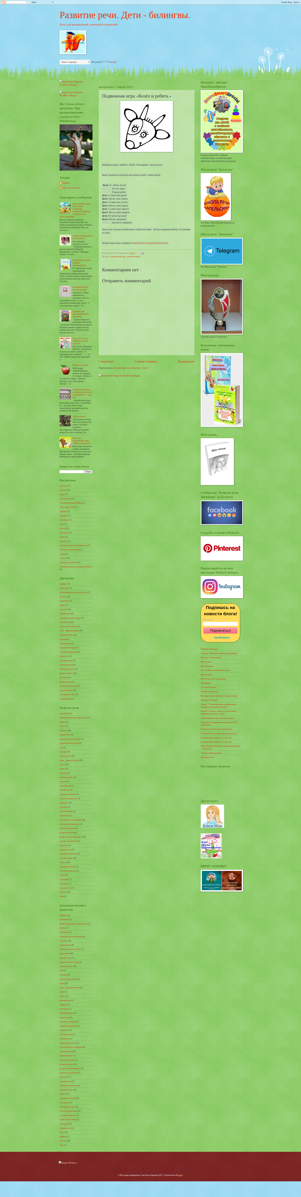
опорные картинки (68, 651)
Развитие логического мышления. (216, 728)
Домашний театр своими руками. (80, 288)
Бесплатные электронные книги (215, 670)
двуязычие (64, 622)
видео (62, 494)
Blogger (179, 1175)
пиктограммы (66, 660)
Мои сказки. (206, 661)
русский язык (66, 690)
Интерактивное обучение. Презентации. (219, 695)
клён (62, 991)
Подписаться (220, 630)
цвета (62, 1132)
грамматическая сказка (70, 617)
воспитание (65, 498)
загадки (63, 751)
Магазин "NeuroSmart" (211, 657)
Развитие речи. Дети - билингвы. (125, 14)
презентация (65, 664)
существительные (68, 1119)
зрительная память (68, 626)
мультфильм (65, 643)
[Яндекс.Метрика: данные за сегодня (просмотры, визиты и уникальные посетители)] (68, 1162)
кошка (62, 768)
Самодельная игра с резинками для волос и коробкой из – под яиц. (82, 393)
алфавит (63, 583)
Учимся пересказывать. (211, 752)
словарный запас (67, 694)
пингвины (64, 815)
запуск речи (65, 755)
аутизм (63, 490)
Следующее (106, 361)
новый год (64, 789)
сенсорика (64, 1102)
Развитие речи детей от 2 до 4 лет (216, 737)
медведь (63, 772)
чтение (63, 891)
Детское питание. (209, 687)
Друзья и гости (208, 757)
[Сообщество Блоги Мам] (212, 827)
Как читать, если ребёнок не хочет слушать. (80, 341)
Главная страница (146, 361)
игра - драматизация (69, 630)
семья (62, 553)
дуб (61, 747)
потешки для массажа (70, 549)
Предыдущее (186, 361)
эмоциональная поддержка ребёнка (76, 566)
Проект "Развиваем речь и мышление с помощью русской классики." (219, 705)
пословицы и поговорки (71, 819)
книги (62, 528)
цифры (63, 1136)
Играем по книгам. (209, 691)
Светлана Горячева (71, 188)
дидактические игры (69, 743)
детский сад (65, 957)
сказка (63, 558)
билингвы (64, 600)
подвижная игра (118, 256)
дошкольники (66, 966)
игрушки (64, 515)
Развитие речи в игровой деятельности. (150, 242)
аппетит (63, 485)
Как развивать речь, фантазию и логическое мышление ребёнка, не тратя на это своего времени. (75, 210)
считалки (64, 883)
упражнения (65, 698)
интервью (64, 519)
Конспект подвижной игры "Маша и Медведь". (82, 441)
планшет (64, 541)
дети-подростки (67, 506)
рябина (63, 1093)
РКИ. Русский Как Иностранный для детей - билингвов (220, 747)
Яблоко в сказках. (81, 364)
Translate (112, 61)
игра (62, 983)
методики (64, 532)
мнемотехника (66, 634)
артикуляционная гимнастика (73, 592)
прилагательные (67, 668)
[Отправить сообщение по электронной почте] (142, 252)
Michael (66, 183)
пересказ (64, 656)
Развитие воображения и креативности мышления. (219, 723)
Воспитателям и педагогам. (213, 678)
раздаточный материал (70, 1068)
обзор (62, 536)
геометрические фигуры (71, 936)
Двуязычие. (206, 682)
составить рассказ (68, 870)
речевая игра (65, 681)
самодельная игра (68, 1098)
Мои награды (207, 665)
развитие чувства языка (71, 836)
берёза (63, 721)
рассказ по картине (68, 840)
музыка (63, 639)
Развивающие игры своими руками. (217, 717)
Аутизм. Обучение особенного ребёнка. (219, 653)
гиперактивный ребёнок (71, 502)
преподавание (66, 1055)
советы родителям (68, 562)
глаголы (63, 609)
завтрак (63, 511)
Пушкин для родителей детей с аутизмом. (81, 314)
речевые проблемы (68, 685)
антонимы (64, 587)
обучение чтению (68, 647)
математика (65, 1000)
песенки (63, 806)
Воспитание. (206, 674)
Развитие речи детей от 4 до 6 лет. (216, 741)
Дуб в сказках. (79, 416)
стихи (62, 874)
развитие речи (133, 256)
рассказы (64, 677)
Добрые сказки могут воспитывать (82, 237)
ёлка (62, 896)
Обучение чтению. (209, 699)
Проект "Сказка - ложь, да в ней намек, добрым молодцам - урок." (219, 712)
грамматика (65, 613)
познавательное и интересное (73, 545)
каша (62, 523)
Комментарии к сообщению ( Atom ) (131, 367)
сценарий (64, 879)
